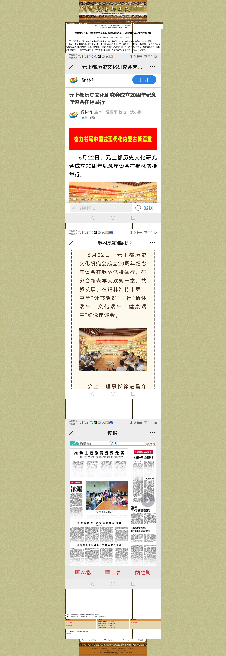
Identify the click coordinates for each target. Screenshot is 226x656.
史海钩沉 (116, 19)
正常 (128, 25)
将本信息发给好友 (110, 640)
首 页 (85, 19)
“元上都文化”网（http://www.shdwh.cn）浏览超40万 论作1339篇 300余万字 (88, 616)
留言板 (140, 19)
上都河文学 (126, 19)
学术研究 (94, 19)
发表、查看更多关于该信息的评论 (91, 640)
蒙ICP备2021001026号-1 (113, 654)
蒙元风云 (121, 19)
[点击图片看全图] (113, 138)
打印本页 (126, 640)
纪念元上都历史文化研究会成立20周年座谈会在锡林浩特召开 (85, 614)
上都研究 (104, 19)
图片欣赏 (136, 19)
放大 (126, 25)
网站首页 (74, 23)
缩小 (130, 25)
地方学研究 (110, 19)
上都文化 (99, 19)
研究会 (131, 19)
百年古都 (89, 19)
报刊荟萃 (85, 23)
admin (127, 37)
